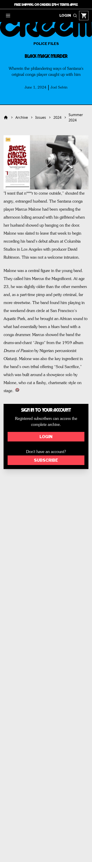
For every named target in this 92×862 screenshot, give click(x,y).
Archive (21, 117)
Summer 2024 (76, 117)
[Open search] (75, 15)
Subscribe (46, 460)
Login (46, 436)
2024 (57, 117)
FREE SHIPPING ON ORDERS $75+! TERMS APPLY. (46, 4)
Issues (40, 117)
